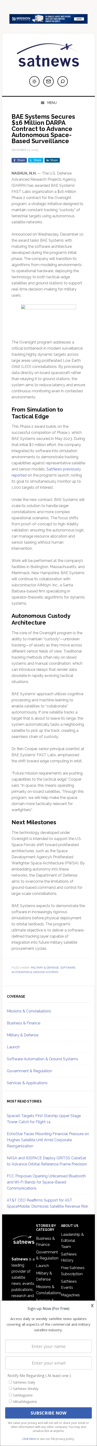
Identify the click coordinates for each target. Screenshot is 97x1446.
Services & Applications (27, 1083)
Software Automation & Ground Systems (42, 1059)
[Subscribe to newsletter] (48, 81)
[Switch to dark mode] (34, 81)
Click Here (29, 1439)
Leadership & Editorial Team (72, 1240)
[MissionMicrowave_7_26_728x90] (48, 21)
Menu (52, 103)
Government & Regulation (29, 1071)
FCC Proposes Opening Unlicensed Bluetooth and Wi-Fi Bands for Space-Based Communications (46, 1182)
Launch (13, 1047)
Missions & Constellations (29, 1011)
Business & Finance (23, 1023)
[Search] (62, 81)
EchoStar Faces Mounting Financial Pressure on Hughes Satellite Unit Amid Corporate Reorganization (48, 1140)
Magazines (70, 1295)
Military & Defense (45, 967)
